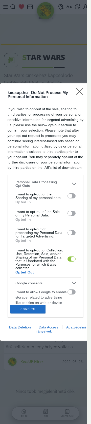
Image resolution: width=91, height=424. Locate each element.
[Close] (81, 93)
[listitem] (45, 183)
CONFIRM (28, 309)
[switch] (71, 195)
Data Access (48, 327)
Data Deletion (20, 327)
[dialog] (45, 212)
